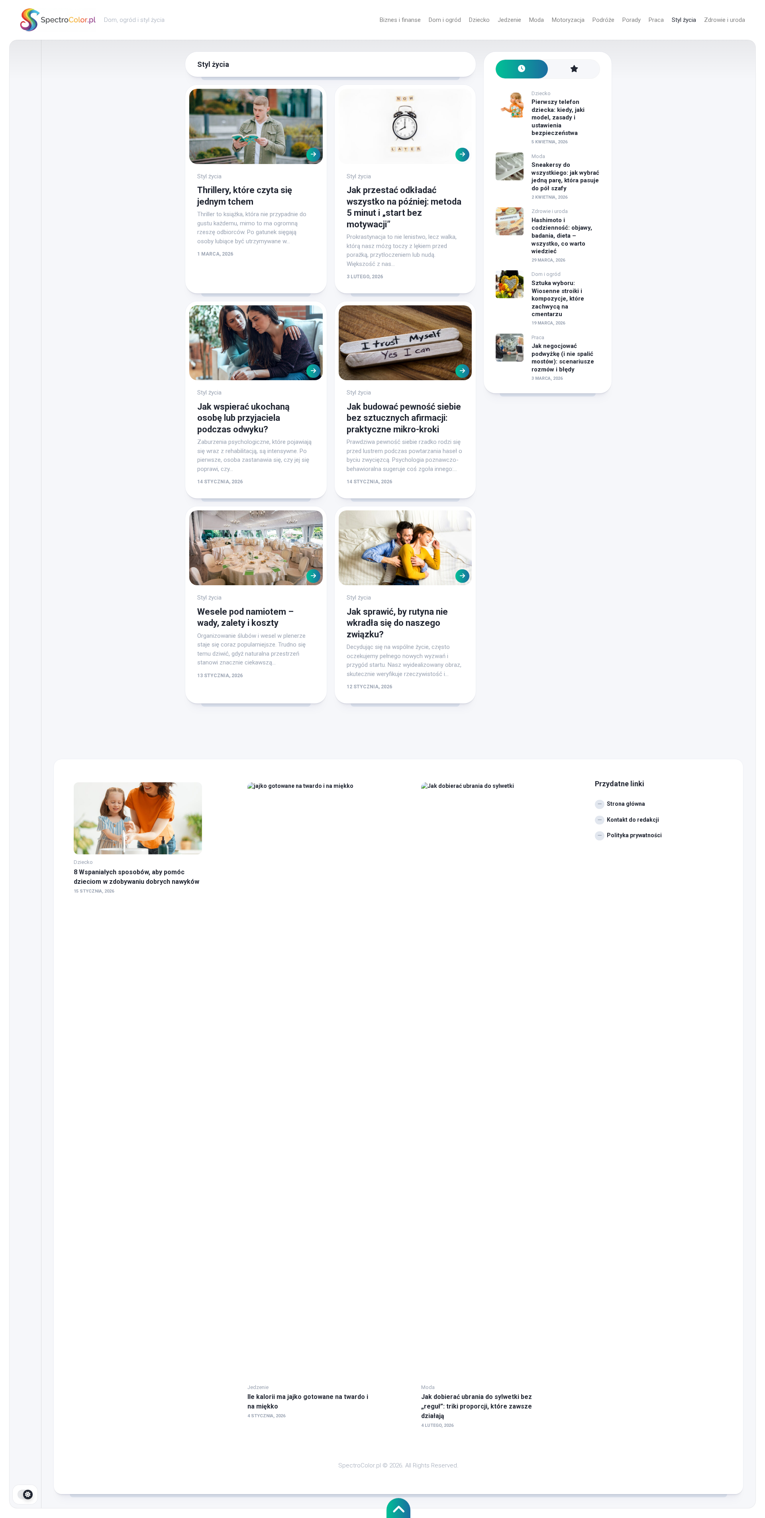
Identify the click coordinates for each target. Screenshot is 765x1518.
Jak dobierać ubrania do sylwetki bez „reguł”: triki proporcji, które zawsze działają (476, 1406)
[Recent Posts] (522, 69)
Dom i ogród (445, 19)
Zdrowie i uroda (724, 19)
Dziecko (479, 19)
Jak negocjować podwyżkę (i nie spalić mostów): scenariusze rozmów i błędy (563, 357)
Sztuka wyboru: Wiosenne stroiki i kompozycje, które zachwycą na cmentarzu (558, 298)
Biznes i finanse (400, 19)
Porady (631, 19)
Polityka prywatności (634, 835)
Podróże (603, 19)
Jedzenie (509, 19)
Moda (536, 19)
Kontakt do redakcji (633, 820)
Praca (656, 19)
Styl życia (684, 19)
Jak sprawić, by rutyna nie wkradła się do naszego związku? (397, 623)
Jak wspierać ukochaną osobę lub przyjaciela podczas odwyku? (243, 418)
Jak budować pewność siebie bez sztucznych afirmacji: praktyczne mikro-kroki (404, 418)
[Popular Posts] (574, 69)
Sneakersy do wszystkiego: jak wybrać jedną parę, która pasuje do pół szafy (565, 176)
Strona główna (626, 804)
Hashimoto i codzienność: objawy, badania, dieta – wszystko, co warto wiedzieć (562, 236)
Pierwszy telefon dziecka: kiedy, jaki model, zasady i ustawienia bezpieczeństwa (558, 117)
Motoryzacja (568, 19)
